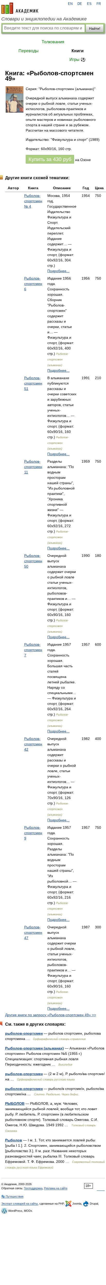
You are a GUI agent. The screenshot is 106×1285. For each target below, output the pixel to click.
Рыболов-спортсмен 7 (33, 649)
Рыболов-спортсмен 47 (33, 932)
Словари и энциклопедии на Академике (44, 19)
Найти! (94, 28)
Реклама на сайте (55, 1188)
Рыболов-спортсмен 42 (33, 744)
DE (79, 4)
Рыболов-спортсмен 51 (33, 383)
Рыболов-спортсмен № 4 (33, 201)
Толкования (53, 42)
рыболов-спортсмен (24, 1033)
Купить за (50, 159)
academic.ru (19, 8)
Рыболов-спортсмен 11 (33, 466)
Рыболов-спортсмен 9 (33, 832)
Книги (78, 51)
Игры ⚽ (77, 59)
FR (98, 4)
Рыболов (13, 1140)
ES (89, 4)
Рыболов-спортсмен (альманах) (34, 1048)
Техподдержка (33, 1188)
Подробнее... (58, 271)
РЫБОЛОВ (14, 1103)
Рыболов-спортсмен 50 (33, 561)
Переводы (29, 51)
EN (70, 4)
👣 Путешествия (12, 1196)
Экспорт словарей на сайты (19, 1203)
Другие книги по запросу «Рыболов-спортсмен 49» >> (50, 1015)
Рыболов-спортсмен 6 (33, 283)
